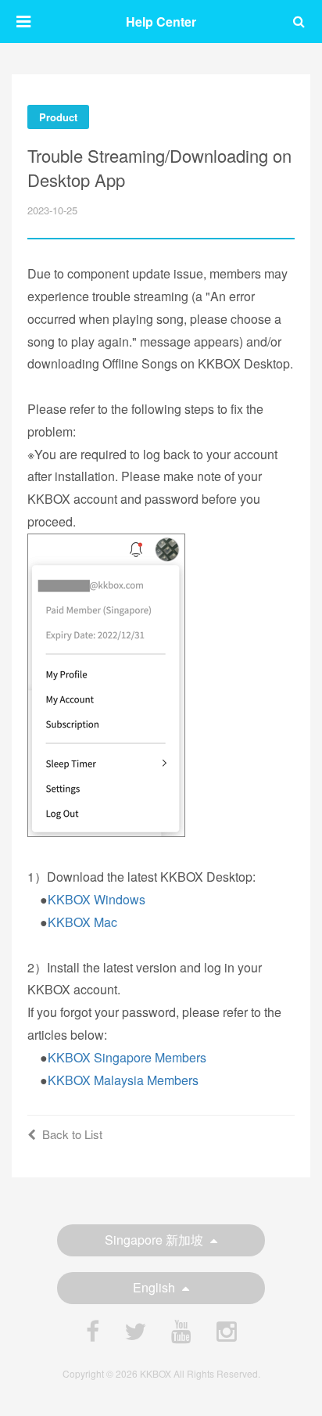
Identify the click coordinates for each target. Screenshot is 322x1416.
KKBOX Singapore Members (127, 1057)
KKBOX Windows (96, 899)
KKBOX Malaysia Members (123, 1080)
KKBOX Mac (82, 922)
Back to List (72, 1134)
